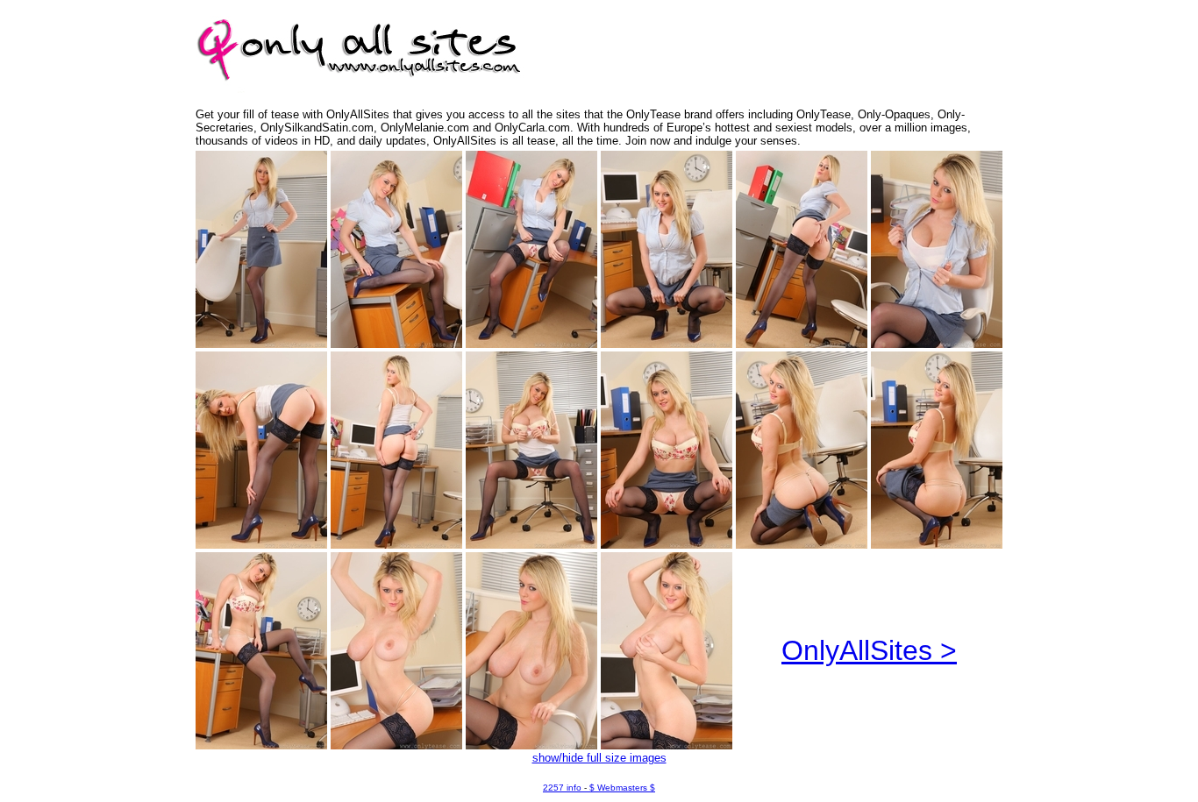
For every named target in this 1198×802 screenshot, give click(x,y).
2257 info (562, 787)
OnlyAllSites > (869, 650)
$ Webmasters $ (622, 787)
